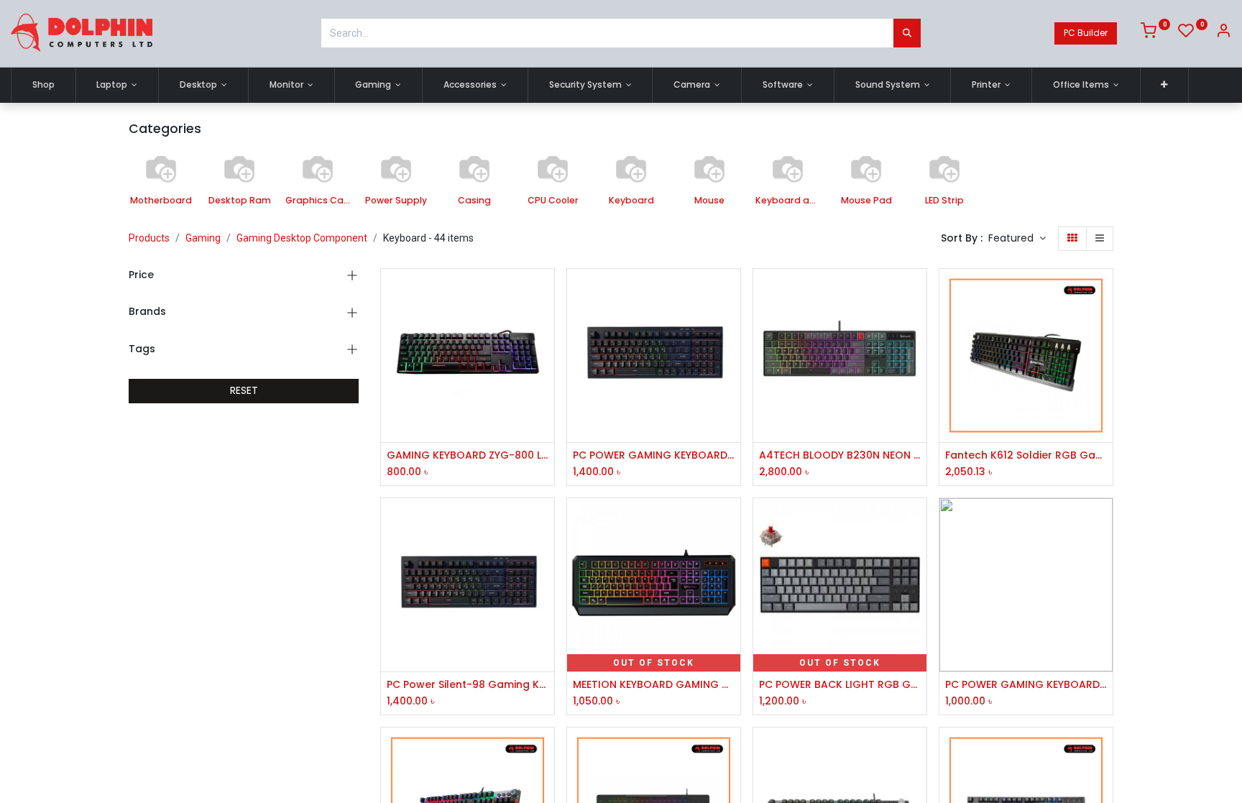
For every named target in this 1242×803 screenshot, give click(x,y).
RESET (244, 390)
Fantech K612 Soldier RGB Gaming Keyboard (1026, 455)
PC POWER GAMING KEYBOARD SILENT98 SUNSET (654, 455)
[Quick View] (545, 292)
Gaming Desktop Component (301, 238)
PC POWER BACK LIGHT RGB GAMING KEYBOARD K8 (840, 685)
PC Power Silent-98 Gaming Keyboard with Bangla (467, 685)
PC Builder (1086, 33)
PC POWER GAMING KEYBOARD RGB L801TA (1026, 685)
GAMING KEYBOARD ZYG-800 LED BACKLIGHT (467, 455)
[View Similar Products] (545, 389)
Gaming (203, 238)
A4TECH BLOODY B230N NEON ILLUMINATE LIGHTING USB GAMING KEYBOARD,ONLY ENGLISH (840, 455)
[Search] (907, 33)
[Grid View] (1072, 238)
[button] (1165, 85)
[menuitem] (43, 85)
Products (149, 238)
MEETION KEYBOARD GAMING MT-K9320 (654, 685)
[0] (1155, 33)
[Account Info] (1223, 33)
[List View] (1099, 238)
